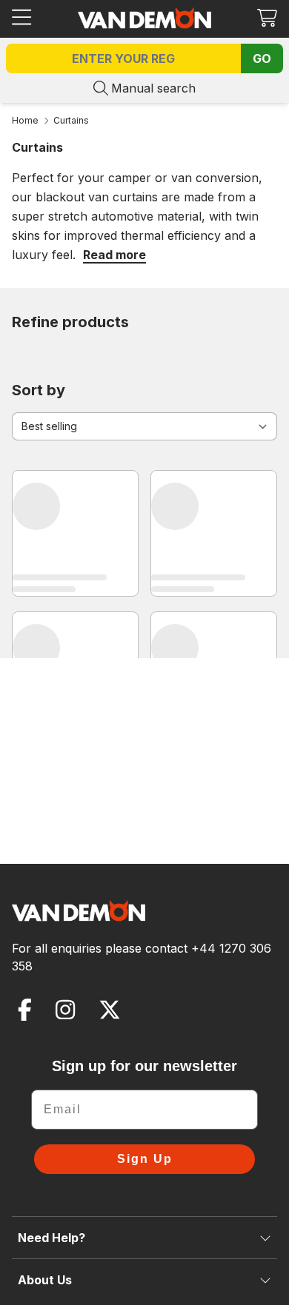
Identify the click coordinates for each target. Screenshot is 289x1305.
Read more (114, 254)
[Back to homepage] (144, 18)
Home (25, 120)
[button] (267, 17)
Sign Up (145, 1159)
